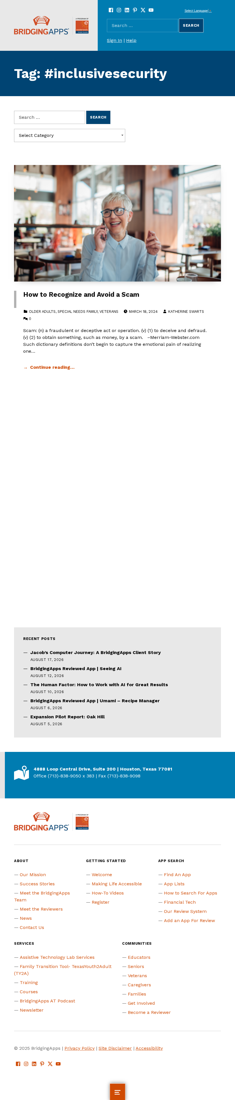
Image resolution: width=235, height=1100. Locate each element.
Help (131, 40)
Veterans (108, 311)
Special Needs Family (77, 311)
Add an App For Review (189, 920)
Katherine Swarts (186, 311)
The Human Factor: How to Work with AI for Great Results (99, 684)
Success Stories (37, 883)
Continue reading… (52, 367)
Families (137, 994)
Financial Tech (180, 902)
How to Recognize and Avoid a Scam (81, 294)
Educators (139, 957)
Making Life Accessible (117, 883)
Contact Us (32, 927)
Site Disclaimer (115, 1048)
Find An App (177, 874)
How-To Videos (108, 893)
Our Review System (185, 911)
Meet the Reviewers (41, 909)
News (26, 918)
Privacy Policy (79, 1048)
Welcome (102, 874)
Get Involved (141, 1003)
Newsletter (32, 1010)
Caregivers (139, 985)
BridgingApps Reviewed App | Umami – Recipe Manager (95, 700)
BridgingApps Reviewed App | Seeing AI (76, 668)
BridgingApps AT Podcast (47, 1001)
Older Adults (42, 311)
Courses (29, 991)
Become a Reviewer (149, 1012)
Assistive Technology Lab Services (57, 957)
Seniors (136, 966)
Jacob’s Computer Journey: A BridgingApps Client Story (95, 652)
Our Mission (33, 874)
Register (100, 902)
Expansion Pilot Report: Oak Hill (67, 716)
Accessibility (149, 1048)
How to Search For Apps (190, 893)
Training (29, 982)
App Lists (174, 883)
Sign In (114, 40)
